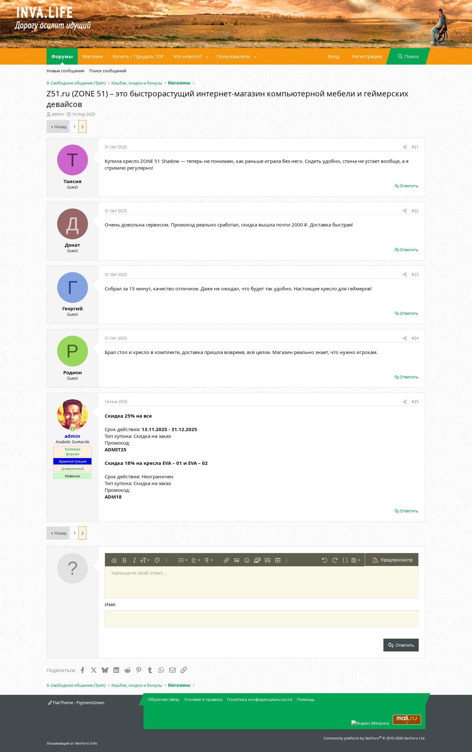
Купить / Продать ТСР (138, 56)
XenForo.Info (86, 743)
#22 (415, 211)
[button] (207, 56)
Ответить (409, 186)
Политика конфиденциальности (259, 699)
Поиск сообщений (107, 71)
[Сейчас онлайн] (72, 429)
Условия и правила (203, 699)
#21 (415, 147)
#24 (415, 338)
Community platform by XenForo (374, 738)
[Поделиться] (404, 147)
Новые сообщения (65, 71)
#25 (415, 401)
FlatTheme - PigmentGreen (78, 702)
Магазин (93, 56)
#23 (415, 274)
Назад (60, 126)
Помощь (306, 699)
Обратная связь (163, 699)
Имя (110, 604)
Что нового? (187, 56)
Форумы (62, 56)
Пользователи (233, 56)
